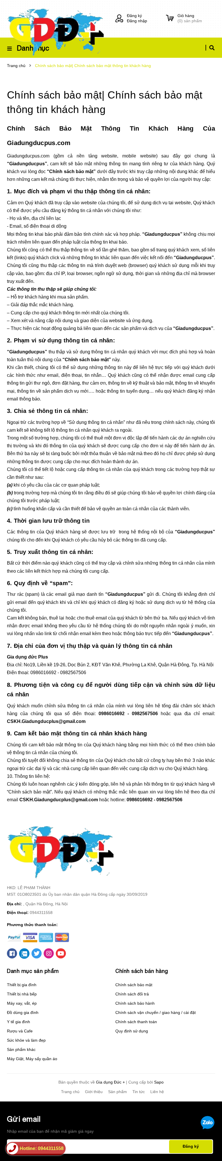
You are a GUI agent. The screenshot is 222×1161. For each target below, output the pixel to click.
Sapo (159, 1082)
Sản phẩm (117, 1091)
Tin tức (138, 1091)
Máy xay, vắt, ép (22, 1003)
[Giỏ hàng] (170, 18)
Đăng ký (134, 15)
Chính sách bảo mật (133, 984)
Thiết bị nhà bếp (22, 994)
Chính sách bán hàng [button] (141, 971)
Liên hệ (157, 1091)
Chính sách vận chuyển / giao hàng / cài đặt (155, 1012)
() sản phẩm (189, 18)
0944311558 (41, 912)
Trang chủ (70, 1091)
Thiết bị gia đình (21, 984)
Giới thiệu (94, 1091)
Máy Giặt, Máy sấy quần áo (32, 1058)
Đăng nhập (137, 20)
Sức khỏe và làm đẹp (26, 1040)
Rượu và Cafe (20, 1031)
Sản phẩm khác (21, 1049)
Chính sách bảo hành (135, 1003)
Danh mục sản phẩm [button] (33, 971)
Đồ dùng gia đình (22, 1012)
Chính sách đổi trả (132, 994)
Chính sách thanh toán (136, 1021)
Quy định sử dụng (131, 1031)
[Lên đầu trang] (206, 1146)
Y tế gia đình (18, 1021)
